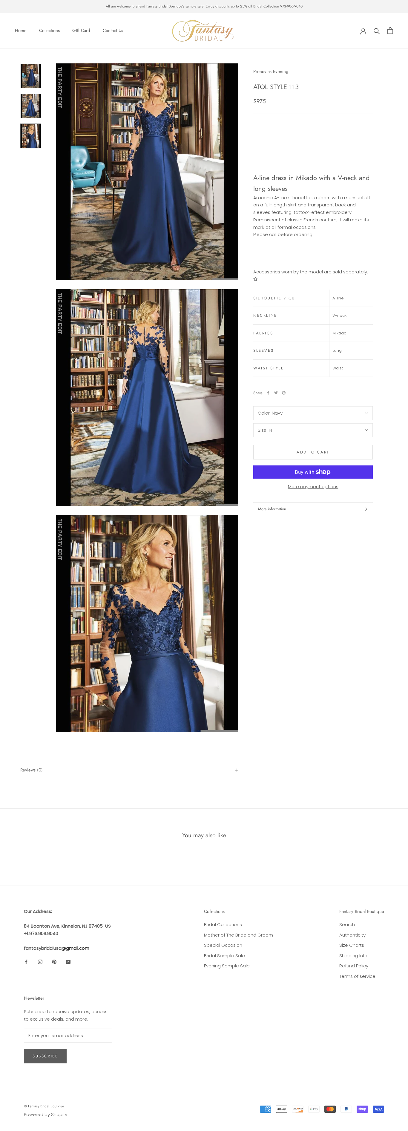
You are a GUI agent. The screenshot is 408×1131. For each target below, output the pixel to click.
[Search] (377, 31)
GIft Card (81, 30)
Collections (49, 30)
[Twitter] (276, 393)
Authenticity (352, 935)
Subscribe (45, 1056)
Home (21, 30)
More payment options (313, 486)
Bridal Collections (223, 924)
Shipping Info (353, 955)
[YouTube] (68, 961)
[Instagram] (40, 961)
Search (347, 924)
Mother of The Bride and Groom (238, 935)
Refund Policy (353, 966)
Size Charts (351, 945)
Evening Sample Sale (227, 966)
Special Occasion (223, 945)
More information (272, 509)
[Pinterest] (284, 393)
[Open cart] (390, 30)
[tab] (313, 145)
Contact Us (113, 30)
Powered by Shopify (45, 1114)
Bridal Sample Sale (224, 955)
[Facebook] (268, 393)
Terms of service (357, 976)
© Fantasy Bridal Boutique (44, 1106)
